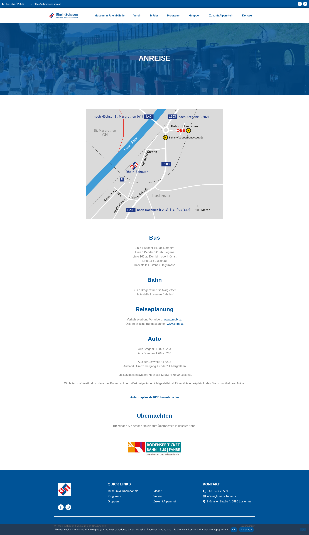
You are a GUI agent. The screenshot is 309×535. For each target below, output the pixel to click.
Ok (234, 529)
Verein (137, 15)
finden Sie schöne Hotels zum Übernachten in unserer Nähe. (154, 425)
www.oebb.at (175, 323)
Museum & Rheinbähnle (109, 15)
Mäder (154, 15)
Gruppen (194, 15)
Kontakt (247, 15)
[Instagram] (305, 4)
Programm (173, 15)
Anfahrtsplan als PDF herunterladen (154, 397)
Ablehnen (246, 529)
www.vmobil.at (173, 319)
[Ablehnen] (303, 529)
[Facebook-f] (300, 4)
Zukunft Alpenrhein (221, 15)
